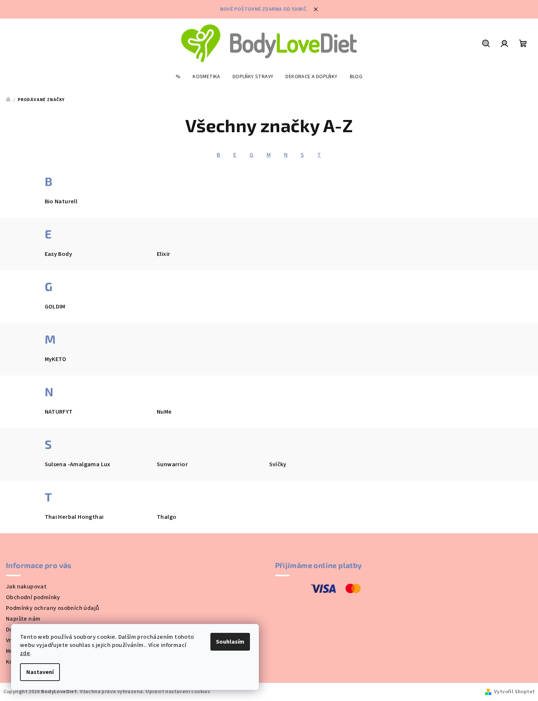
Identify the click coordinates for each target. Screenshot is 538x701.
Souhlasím (230, 642)
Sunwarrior (172, 464)
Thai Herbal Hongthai (74, 517)
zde (25, 653)
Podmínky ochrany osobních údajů (52, 608)
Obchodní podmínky (33, 597)
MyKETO (56, 359)
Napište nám (23, 619)
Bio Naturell (61, 201)
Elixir (163, 254)
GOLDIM (55, 307)
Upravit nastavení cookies (178, 691)
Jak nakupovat (26, 587)
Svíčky (278, 464)
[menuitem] (178, 76)
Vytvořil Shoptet (514, 691)
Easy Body (58, 254)
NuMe (164, 412)
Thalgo (166, 517)
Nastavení (40, 672)
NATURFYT (59, 412)
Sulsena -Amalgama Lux (78, 464)
